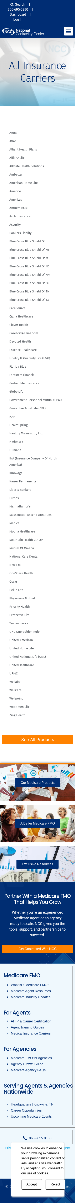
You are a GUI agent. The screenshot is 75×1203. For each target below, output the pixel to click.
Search (20, 4)
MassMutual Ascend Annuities (30, 515)
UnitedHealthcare (21, 665)
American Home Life (23, 183)
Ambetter (15, 174)
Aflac (12, 141)
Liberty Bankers (20, 490)
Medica (14, 523)
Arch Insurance (19, 216)
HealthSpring (18, 425)
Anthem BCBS (18, 208)
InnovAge (15, 473)
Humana (15, 450)
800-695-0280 (18, 9)
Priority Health (19, 606)
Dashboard (18, 14)
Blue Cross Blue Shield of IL (28, 241)
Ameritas (15, 199)
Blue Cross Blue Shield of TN (29, 291)
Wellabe (14, 682)
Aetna (13, 133)
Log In (17, 20)
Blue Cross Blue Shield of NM (29, 275)
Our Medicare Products (38, 782)
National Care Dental (23, 556)
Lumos (14, 498)
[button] (68, 31)
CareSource (17, 308)
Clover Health (18, 325)
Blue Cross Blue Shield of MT (29, 258)
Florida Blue (17, 366)
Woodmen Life (19, 707)
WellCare (15, 690)
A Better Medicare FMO (37, 823)
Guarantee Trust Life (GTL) (27, 408)
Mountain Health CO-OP (26, 540)
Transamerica (18, 623)
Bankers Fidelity (20, 233)
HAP (12, 417)
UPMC (13, 673)
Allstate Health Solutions (26, 166)
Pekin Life (16, 590)
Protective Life (19, 615)
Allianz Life (17, 158)
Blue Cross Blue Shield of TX (29, 300)
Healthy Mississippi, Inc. (26, 433)
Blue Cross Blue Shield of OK (29, 283)
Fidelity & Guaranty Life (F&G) (29, 358)
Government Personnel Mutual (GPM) (35, 400)
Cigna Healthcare (21, 316)
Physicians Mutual (22, 598)
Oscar (13, 581)
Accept (31, 1184)
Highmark (16, 442)
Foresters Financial (22, 375)
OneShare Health (21, 573)
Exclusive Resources (37, 864)
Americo (15, 191)
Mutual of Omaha (21, 548)
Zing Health (17, 715)
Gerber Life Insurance (24, 383)
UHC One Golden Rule (24, 632)
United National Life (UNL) (27, 657)
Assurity (15, 224)
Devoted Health (20, 341)
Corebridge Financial (23, 333)
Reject (55, 1184)
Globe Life (16, 391)
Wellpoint (16, 698)
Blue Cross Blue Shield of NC (29, 266)
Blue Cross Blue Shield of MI (29, 250)
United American (21, 640)
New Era (15, 565)
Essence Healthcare (23, 350)
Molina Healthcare (22, 531)
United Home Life (21, 648)
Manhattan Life (19, 506)
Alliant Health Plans (23, 149)
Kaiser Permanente (22, 481)
